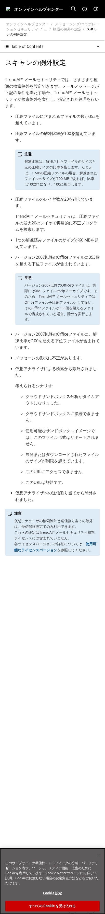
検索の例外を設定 (67, 29)
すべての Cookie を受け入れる (52, 906)
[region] (52, 881)
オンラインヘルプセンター (27, 23)
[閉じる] (98, 855)
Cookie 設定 (52, 893)
